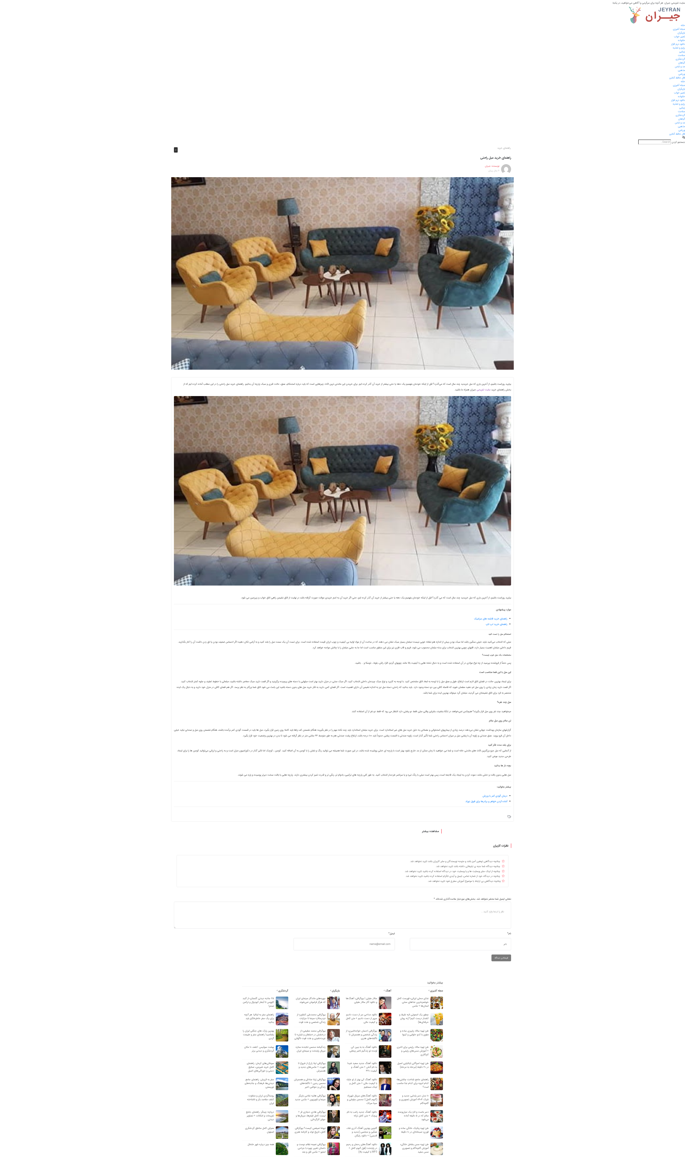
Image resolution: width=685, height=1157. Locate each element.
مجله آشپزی (679, 29)
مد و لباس (680, 66)
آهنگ (388, 991)
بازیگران (681, 33)
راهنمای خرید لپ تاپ (496, 624)
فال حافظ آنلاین (677, 78)
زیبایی (682, 51)
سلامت (681, 55)
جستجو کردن (678, 142)
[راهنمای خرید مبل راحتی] (342, 273)
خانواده (681, 40)
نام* (509, 933)
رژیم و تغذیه (679, 48)
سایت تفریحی (484, 390)
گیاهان (681, 63)
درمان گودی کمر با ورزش (495, 796)
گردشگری (680, 59)
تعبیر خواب (679, 37)
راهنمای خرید (504, 148)
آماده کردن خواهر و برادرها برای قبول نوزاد (486, 801)
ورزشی (681, 74)
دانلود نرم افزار (678, 44)
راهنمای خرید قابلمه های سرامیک (490, 619)
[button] (342, 138)
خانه (683, 25)
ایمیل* (391, 933)
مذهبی (681, 70)
